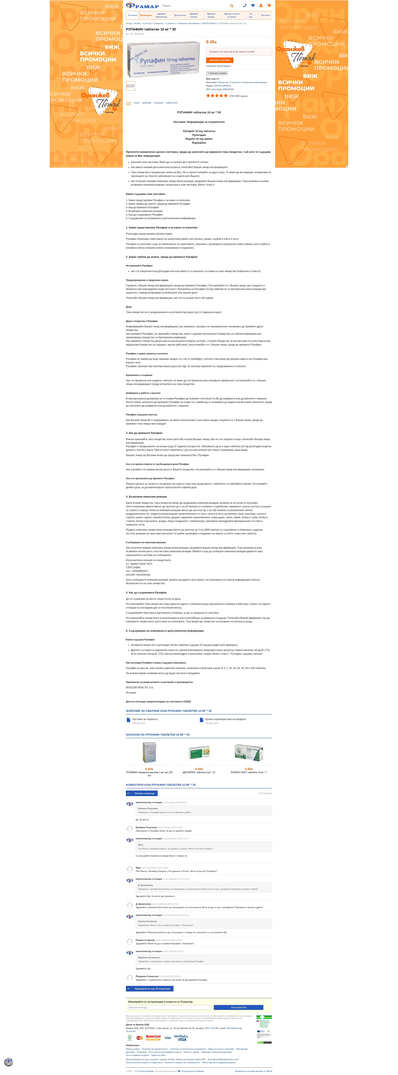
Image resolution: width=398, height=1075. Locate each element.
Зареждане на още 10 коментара (152, 988)
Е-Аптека (147, 23)
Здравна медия (211, 15)
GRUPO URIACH (209, 23)
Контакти (265, 15)
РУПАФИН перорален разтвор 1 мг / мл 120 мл (149, 774)
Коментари (172, 103)
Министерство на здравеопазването (219, 1062)
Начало (137, 23)
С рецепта (170, 23)
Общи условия (133, 1049)
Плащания (142, 1052)
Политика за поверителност (155, 1049)
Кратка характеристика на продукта (225, 719)
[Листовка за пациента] (129, 721)
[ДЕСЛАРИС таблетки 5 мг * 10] (199, 752)
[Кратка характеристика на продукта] (202, 721)
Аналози (158, 103)
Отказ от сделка (191, 1052)
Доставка (130, 1052)
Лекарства (158, 23)
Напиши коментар (144, 793)
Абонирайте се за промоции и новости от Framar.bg (160, 1001)
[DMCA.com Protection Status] (264, 1043)
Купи (128, 103)
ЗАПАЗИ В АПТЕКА (219, 60)
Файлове (146, 103)
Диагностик (180, 15)
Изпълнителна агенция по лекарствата (144, 1062)
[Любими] (253, 6)
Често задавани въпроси (137, 1055)
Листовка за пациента (144, 719)
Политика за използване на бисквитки (188, 1049)
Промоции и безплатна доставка (216, 1052)
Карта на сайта (158, 1055)
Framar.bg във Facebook (192, 1071)
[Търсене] (232, 6)
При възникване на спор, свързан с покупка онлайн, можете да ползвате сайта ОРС (166, 1059)
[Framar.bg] (142, 5)
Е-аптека (132, 15)
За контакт (131, 1031)
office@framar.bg (234, 1028)
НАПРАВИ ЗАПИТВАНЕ (218, 66)
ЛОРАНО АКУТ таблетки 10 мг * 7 (249, 772)
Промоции (146, 15)
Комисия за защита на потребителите (182, 1062)
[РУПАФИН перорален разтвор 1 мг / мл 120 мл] (149, 752)
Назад (129, 23)
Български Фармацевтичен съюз (223, 1059)
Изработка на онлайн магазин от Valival (253, 1071)
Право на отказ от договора (221, 1049)
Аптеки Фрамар (146, 1071)
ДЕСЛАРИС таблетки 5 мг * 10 (199, 772)
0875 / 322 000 (211, 1028)
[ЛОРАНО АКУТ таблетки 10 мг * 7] (248, 752)
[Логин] (261, 6)
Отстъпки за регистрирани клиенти (165, 1052)
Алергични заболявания (188, 23)
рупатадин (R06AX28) (223, 89)
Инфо (136, 103)
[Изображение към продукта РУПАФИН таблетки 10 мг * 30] (163, 78)
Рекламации (242, 1049)
